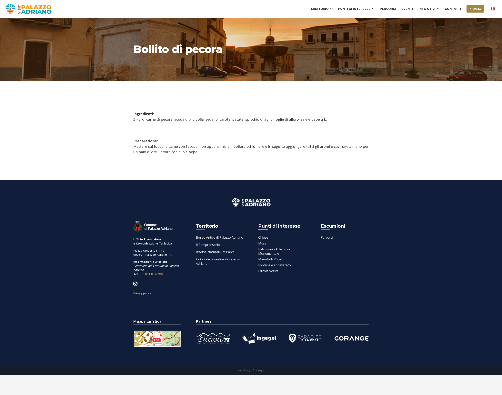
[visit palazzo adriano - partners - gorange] (352, 338)
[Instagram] (135, 283)
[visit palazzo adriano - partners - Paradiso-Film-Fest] (305, 338)
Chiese (263, 237)
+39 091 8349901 (151, 274)
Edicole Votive (268, 271)
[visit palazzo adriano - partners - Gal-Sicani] (213, 338)
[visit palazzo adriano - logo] (28, 9)
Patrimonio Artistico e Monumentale (274, 251)
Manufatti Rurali (270, 259)
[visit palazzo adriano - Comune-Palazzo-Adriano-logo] (153, 226)
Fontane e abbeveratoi (275, 265)
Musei (262, 243)
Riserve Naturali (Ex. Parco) (216, 252)
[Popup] (157, 338)
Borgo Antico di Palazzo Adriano (219, 237)
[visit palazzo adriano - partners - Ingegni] (259, 338)
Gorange (258, 370)
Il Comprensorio (208, 245)
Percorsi (327, 237)
